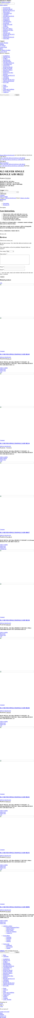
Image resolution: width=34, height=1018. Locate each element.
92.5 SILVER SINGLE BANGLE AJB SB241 (15, 797)
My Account (9, 946)
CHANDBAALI (7, 13)
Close (1, 1003)
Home (1, 155)
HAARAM (6, 23)
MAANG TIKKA (7, 28)
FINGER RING (7, 21)
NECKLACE (6, 33)
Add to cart (3, 193)
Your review (3, 254)
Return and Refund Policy (12, 927)
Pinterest (8, 941)
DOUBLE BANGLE (8, 16)
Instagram (8, 938)
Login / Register (7, 999)
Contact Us (9, 933)
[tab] (18, 203)
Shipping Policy (10, 929)
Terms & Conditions (11, 931)
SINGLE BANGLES (8, 37)
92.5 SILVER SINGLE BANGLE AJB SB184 (12, 165)
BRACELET (6, 12)
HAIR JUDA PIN (7, 24)
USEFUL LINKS (7, 926)
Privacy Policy (10, 930)
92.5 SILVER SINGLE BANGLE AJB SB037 (15, 532)
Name (2, 267)
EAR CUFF (6, 17)
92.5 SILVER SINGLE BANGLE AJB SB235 (15, 853)
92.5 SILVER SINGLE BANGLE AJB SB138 (15, 620)
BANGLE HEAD (7, 9)
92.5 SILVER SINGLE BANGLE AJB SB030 (12, 159)
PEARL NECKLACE (8, 34)
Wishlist (8, 948)
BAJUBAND (6, 7)
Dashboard (9, 945)
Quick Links (6, 944)
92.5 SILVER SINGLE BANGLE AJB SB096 (15, 907)
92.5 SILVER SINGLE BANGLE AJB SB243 (15, 354)
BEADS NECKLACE (9, 10)
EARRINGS (6, 20)
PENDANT (6, 35)
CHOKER (6, 14)
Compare (5, 998)
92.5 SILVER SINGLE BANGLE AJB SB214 (15, 443)
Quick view (3, 370)
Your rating (3, 251)
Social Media (6, 935)
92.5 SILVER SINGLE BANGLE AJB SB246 (15, 708)
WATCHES (6, 38)
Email (2, 269)
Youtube (8, 940)
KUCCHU (6, 27)
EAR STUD (6, 19)
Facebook (8, 937)
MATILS (5, 31)
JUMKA (5, 26)
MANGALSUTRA (8, 30)
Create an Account (4, 1011)
